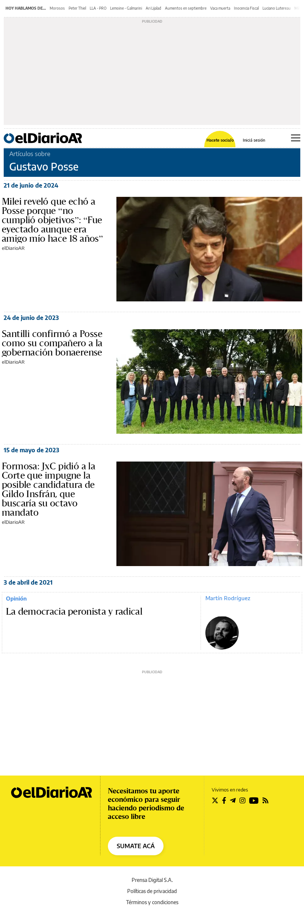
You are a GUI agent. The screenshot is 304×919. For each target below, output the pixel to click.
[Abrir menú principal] (295, 138)
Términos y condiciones (152, 902)
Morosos (57, 8)
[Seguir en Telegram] (233, 800)
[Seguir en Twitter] (215, 800)
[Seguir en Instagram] (242, 800)
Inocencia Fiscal (246, 8)
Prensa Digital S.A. (152, 880)
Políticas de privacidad (152, 891)
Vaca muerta (220, 8)
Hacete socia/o (220, 140)
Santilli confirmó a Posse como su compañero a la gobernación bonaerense (52, 343)
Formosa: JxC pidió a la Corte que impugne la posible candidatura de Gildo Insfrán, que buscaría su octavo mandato (48, 489)
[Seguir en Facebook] (224, 800)
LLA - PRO (98, 8)
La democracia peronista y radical (74, 611)
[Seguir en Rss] (265, 800)
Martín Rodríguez (227, 598)
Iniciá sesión (254, 140)
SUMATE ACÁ (136, 846)
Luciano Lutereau (276, 8)
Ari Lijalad (153, 8)
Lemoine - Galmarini (126, 8)
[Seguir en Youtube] (254, 800)
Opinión (16, 598)
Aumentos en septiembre (185, 8)
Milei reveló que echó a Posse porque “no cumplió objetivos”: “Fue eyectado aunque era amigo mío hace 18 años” (52, 219)
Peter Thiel (77, 8)
